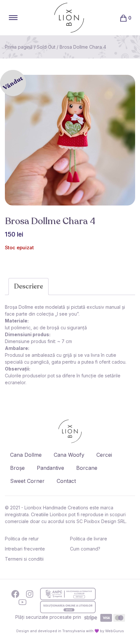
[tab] (28, 286)
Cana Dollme (26, 455)
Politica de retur (22, 538)
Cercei (104, 455)
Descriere (28, 286)
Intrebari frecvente (25, 548)
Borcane (86, 468)
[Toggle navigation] (13, 17)
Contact (66, 481)
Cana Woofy (69, 455)
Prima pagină (19, 47)
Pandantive (50, 468)
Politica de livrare (88, 538)
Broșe (17, 468)
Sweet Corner (27, 481)
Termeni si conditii (24, 559)
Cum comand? (85, 548)
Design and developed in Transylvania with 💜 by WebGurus (70, 631)
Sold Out (46, 47)
